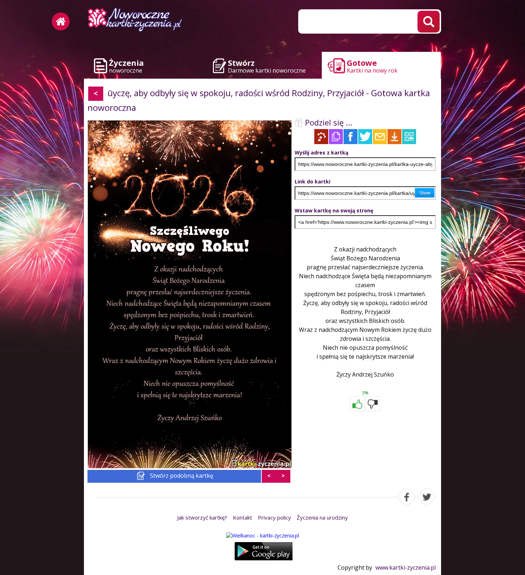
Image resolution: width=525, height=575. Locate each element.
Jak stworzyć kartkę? (202, 517)
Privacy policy (274, 517)
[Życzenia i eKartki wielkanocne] (262, 535)
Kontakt (242, 517)
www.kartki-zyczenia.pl (405, 567)
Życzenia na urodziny (322, 517)
